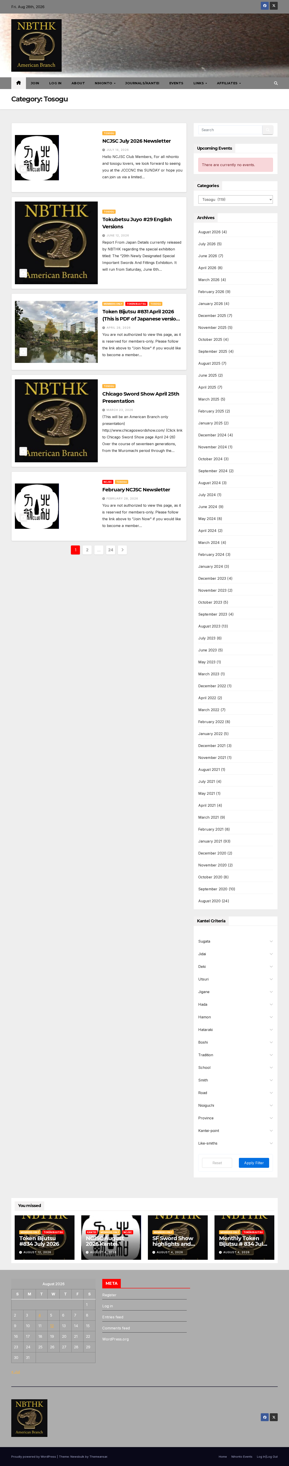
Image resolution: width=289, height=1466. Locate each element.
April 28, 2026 (119, 327)
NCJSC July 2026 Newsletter (136, 141)
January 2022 (210, 733)
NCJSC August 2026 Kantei (105, 1241)
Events (176, 83)
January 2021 (210, 841)
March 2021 (208, 817)
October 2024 (210, 459)
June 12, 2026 (118, 235)
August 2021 (209, 769)
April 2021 (207, 805)
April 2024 (207, 530)
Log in (107, 1306)
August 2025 (209, 363)
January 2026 (210, 303)
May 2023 (207, 662)
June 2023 (207, 650)
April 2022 (207, 698)
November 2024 (212, 447)
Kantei (91, 1232)
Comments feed (116, 1328)
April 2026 (207, 268)
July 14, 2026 (118, 149)
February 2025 (211, 411)
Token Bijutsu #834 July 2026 (39, 1241)
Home (223, 1456)
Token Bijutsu (136, 303)
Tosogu (109, 133)
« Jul (15, 1372)
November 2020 (212, 865)
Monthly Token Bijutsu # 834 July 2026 (242, 1244)
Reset (217, 1163)
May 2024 (207, 518)
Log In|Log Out (267, 1456)
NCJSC (108, 482)
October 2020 (210, 877)
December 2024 (212, 435)
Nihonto (104, 83)
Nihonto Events (241, 1456)
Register (109, 1295)
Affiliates (228, 83)
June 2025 (207, 375)
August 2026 (209, 232)
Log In (55, 83)
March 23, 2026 (120, 410)
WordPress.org (115, 1339)
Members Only (113, 303)
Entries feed (112, 1317)
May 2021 (206, 793)
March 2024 (209, 542)
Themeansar (98, 1456)
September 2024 (213, 471)
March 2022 (208, 710)
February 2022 (211, 721)
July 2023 (207, 638)
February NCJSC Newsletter (136, 490)
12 (52, 1326)
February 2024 (211, 554)
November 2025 (212, 327)
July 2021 (206, 781)
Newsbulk (77, 1456)
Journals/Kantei (142, 83)
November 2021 (212, 757)
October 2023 (210, 602)
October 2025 (210, 339)
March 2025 (208, 399)
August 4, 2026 (103, 1252)
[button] (276, 83)
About (78, 83)
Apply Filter (254, 1163)
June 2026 (207, 256)
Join (35, 83)
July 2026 (207, 244)
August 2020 (209, 901)
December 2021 (212, 745)
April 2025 (207, 387)
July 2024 (207, 494)
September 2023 (212, 614)
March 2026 (209, 279)
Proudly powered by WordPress (34, 1456)
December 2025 (212, 315)
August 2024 (209, 483)
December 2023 (212, 578)
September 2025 (212, 351)
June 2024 (207, 506)
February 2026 (211, 291)
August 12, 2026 (37, 1252)
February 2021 (211, 829)
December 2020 (212, 853)
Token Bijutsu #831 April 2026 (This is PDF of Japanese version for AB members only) (140, 319)
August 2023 (209, 626)
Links (199, 83)
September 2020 (213, 889)
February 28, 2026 (122, 498)
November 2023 (212, 590)
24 (110, 549)
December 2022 (212, 686)
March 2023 (208, 674)
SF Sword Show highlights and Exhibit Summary (175, 1244)
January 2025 (210, 423)
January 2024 (210, 566)
